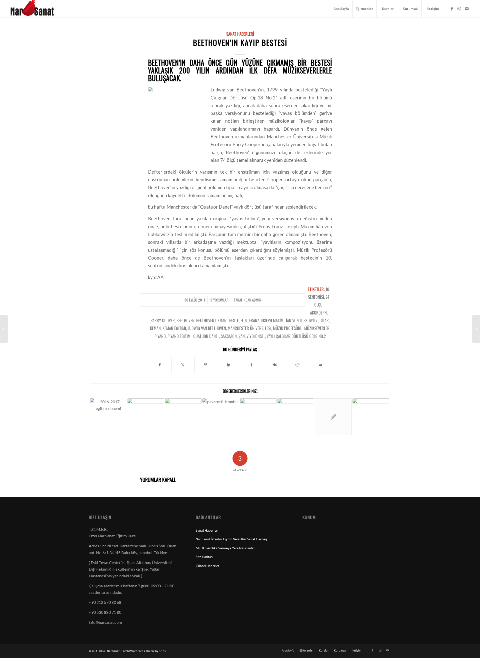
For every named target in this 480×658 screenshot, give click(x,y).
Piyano (160, 336)
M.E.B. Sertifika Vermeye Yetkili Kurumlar (225, 548)
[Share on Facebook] (159, 364)
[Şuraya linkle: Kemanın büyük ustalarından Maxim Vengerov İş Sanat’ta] (333, 416)
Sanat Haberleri (240, 34)
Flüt (244, 320)
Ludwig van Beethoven (207, 328)
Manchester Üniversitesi (249, 328)
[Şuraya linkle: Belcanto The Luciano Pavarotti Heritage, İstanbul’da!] (220, 410)
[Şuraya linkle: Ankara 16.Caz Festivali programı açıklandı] (296, 410)
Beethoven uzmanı (212, 320)
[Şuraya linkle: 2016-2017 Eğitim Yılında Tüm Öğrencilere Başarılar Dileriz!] (108, 408)
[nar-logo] (35, 8)
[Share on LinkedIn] (228, 364)
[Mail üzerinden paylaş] (320, 364)
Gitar (324, 320)
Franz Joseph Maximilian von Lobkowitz (283, 320)
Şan (241, 336)
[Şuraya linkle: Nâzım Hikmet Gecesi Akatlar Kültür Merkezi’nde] (258, 410)
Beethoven (185, 320)
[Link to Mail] (466, 8)
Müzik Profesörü (287, 328)
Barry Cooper (162, 320)
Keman (155, 328)
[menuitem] (341, 8)
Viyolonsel (255, 336)
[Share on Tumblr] (251, 364)
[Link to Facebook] (452, 8)
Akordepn (318, 313)
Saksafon (229, 336)
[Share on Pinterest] (205, 364)
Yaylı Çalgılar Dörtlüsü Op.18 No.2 (296, 336)
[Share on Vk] (274, 364)
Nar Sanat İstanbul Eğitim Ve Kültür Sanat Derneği (232, 539)
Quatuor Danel (206, 336)
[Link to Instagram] (459, 8)
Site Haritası (204, 557)
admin (256, 300)
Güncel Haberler (207, 566)
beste (234, 320)
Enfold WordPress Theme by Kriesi (144, 651)
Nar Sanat (113, 651)
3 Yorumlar (219, 300)
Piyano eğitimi (180, 336)
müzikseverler (317, 328)
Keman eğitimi (174, 328)
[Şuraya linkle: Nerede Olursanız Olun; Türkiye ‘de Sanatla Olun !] (370, 416)
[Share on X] (183, 364)
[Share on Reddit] (297, 364)
